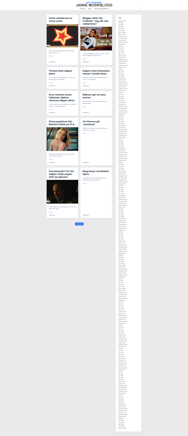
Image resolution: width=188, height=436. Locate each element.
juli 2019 (120, 185)
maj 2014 (120, 306)
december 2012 (122, 339)
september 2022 (123, 112)
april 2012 (121, 354)
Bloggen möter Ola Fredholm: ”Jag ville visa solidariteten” (95, 21)
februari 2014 (122, 311)
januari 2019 (121, 197)
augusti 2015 (122, 277)
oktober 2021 (122, 133)
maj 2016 (120, 259)
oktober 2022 (122, 110)
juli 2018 (120, 209)
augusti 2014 (122, 300)
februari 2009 (122, 428)
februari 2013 (122, 335)
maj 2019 (120, 189)
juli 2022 (120, 116)
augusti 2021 (122, 137)
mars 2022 (121, 123)
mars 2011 (121, 379)
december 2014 (122, 292)
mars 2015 (121, 286)
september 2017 (122, 228)
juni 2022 (121, 118)
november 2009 (122, 410)
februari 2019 (122, 195)
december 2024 (122, 59)
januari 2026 (121, 34)
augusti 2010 (122, 393)
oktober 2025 (122, 40)
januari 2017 (121, 244)
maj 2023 (121, 96)
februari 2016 (122, 265)
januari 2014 (121, 313)
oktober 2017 (122, 226)
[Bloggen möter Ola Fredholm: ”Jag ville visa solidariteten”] (96, 38)
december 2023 (122, 83)
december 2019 (122, 176)
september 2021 (122, 135)
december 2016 (122, 246)
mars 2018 (121, 216)
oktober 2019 (122, 180)
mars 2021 (121, 147)
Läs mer (51, 56)
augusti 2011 (121, 370)
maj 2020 (121, 166)
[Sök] (140, 8)
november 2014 (122, 294)
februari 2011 (122, 381)
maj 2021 (120, 143)
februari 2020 (122, 172)
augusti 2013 (122, 323)
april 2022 (121, 121)
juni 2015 (120, 280)
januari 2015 (121, 290)
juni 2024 (121, 71)
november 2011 (122, 364)
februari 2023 (122, 102)
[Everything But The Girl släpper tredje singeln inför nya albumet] (62, 192)
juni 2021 (120, 141)
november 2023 (122, 85)
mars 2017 (121, 240)
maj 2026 (121, 26)
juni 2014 (120, 304)
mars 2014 (121, 310)
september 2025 (123, 42)
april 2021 (121, 145)
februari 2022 (122, 125)
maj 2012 (120, 352)
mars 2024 (121, 77)
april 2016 (121, 261)
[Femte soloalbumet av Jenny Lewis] (62, 36)
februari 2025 (122, 56)
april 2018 (121, 215)
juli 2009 (120, 418)
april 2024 (121, 75)
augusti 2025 (122, 44)
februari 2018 (122, 218)
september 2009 (123, 414)
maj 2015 (120, 282)
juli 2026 (120, 23)
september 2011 (122, 368)
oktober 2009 (122, 412)
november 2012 (122, 341)
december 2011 (122, 362)
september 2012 (122, 344)
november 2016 (122, 247)
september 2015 (122, 275)
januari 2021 (121, 151)
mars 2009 (121, 426)
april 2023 (121, 98)
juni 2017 (120, 234)
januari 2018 (121, 220)
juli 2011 (120, 372)
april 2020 (121, 168)
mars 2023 (121, 100)
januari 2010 (121, 406)
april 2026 (121, 28)
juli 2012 (120, 348)
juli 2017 (120, 232)
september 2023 (123, 88)
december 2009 (122, 408)
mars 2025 (121, 54)
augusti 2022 (122, 114)
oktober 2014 (122, 296)
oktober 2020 (122, 156)
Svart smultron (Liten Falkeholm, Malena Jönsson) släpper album (62, 97)
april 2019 (121, 191)
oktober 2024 (122, 63)
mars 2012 (121, 356)
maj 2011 (120, 375)
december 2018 (122, 199)
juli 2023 (120, 92)
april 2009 (121, 424)
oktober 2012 (122, 342)
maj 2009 (121, 422)
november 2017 (122, 224)
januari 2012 (121, 360)
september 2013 (122, 321)
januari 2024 (121, 81)
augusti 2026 (122, 21)
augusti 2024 (122, 67)
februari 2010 (122, 405)
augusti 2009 (122, 416)
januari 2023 (121, 104)
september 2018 (122, 205)
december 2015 (122, 269)
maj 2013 (120, 329)
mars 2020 (121, 170)
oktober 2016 (122, 249)
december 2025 (122, 36)
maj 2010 (120, 399)
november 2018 (122, 201)
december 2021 (122, 129)
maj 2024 (121, 73)
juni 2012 (120, 350)
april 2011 (121, 377)
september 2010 (122, 391)
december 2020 (122, 152)
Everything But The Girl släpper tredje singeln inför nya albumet (61, 174)
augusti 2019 (122, 183)
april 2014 (121, 308)
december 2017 (122, 222)
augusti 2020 (122, 160)
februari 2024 (122, 79)
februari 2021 (122, 149)
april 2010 (121, 401)
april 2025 (121, 52)
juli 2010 (120, 395)
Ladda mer (79, 224)
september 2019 (122, 182)
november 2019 (122, 178)
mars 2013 (121, 333)
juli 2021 (120, 139)
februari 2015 (122, 288)
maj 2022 (121, 119)
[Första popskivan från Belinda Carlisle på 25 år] (62, 139)
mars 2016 (121, 263)
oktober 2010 (122, 389)
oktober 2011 (122, 366)
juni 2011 (120, 374)
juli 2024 (120, 69)
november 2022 (122, 108)
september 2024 (123, 65)
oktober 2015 (122, 273)
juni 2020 (121, 164)
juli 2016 (120, 255)
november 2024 (122, 61)
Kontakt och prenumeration (101, 8)
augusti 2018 (122, 207)
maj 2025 (121, 50)
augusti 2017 (121, 230)
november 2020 (122, 154)
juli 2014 (120, 302)
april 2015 (121, 284)
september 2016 (122, 251)
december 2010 (122, 385)
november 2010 (122, 387)
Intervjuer (82, 8)
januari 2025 (121, 57)
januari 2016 (121, 267)
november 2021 (122, 131)
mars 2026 (121, 30)
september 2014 (122, 298)
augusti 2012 (122, 346)
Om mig (89, 8)
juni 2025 (121, 48)
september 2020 (123, 158)
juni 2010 (120, 397)
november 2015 (122, 271)
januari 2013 (121, 337)
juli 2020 (120, 162)
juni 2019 (120, 187)
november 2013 (122, 317)
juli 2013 (120, 325)
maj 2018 (120, 213)
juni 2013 (120, 327)
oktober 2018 (122, 203)
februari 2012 (122, 358)
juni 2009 (121, 420)
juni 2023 (121, 94)
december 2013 (122, 315)
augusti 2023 (122, 90)
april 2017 (121, 238)
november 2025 (122, 38)
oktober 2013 (122, 319)
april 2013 (121, 331)
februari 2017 (122, 242)
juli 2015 (120, 278)
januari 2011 (121, 383)
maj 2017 (120, 236)
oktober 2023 (122, 87)
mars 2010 (121, 403)
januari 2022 (121, 127)
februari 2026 (122, 32)
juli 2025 (120, 46)
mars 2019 (121, 193)
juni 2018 (120, 211)
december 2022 (122, 106)
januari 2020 (121, 174)
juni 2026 (121, 24)
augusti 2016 (122, 253)
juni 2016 (120, 257)
